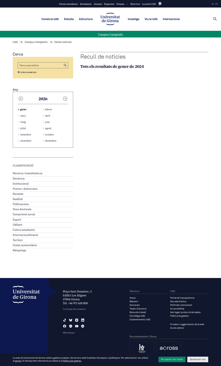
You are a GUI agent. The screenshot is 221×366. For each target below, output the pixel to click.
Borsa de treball (138, 312)
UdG (15, 42)
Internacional (171, 19)
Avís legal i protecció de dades (185, 312)
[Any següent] (65, 99)
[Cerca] (215, 18)
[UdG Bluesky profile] (70, 320)
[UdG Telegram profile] (82, 326)
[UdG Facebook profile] (64, 326)
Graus (133, 298)
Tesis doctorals (22, 209)
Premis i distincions (25, 189)
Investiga (133, 19)
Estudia (69, 19)
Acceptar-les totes (172, 359)
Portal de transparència (182, 298)
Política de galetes (179, 316)
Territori (18, 240)
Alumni (98, 4)
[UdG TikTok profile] (64, 320)
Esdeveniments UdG (140, 319)
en (216, 4)
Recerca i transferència (27, 173)
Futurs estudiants (68, 4)
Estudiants (86, 4)
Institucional (21, 183)
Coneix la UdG (50, 19)
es (213, 4)
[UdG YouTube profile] (76, 326)
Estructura (86, 19)
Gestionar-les (198, 359)
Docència (19, 178)
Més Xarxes (69, 333)
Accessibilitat (177, 309)
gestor (18, 361)
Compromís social (24, 214)
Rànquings (19, 250)
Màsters (134, 301)
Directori (135, 4)
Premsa (120, 4)
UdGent (17, 225)
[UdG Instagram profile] (76, 320)
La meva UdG (149, 4)
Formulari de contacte (74, 309)
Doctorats (135, 305)
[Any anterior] (21, 99)
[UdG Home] (110, 19)
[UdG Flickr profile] (70, 326)
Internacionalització (25, 235)
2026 (43, 98)
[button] (65, 65)
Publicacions (21, 204)
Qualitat (18, 199)
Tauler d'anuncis (138, 309)
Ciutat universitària (25, 245)
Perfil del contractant (181, 305)
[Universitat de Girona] (26, 295)
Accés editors (177, 328)
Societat (18, 194)
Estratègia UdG (137, 316)
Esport (17, 219)
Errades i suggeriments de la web (187, 324)
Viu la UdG (151, 19)
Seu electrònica (178, 301)
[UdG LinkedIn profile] (82, 320)
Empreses (109, 4)
